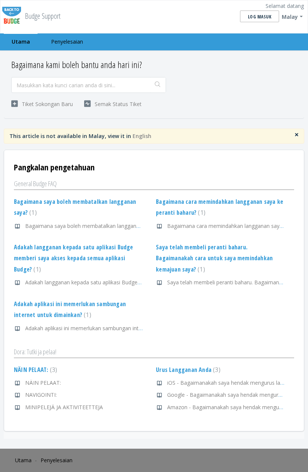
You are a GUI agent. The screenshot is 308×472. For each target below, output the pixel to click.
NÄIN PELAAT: (34, 370)
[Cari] (158, 85)
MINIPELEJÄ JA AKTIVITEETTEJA (64, 407)
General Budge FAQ (35, 183)
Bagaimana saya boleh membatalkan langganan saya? (91, 225)
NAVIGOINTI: (41, 394)
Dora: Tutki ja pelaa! (35, 351)
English (142, 136)
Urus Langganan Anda (187, 370)
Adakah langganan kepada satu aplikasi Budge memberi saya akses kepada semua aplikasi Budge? (73, 258)
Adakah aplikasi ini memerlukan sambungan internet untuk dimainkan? (110, 328)
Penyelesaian (67, 41)
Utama (21, 41)
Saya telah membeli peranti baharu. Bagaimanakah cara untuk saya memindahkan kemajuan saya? (214, 258)
